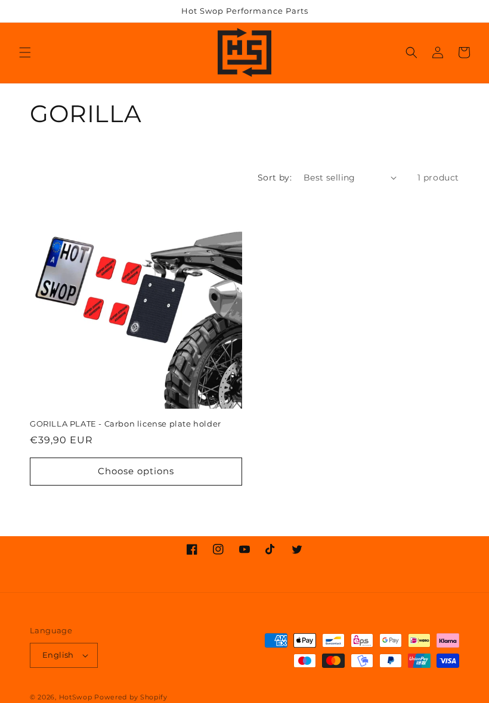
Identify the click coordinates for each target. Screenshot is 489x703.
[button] (25, 52)
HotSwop (75, 697)
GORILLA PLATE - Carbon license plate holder (125, 423)
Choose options (136, 471)
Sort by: (275, 177)
